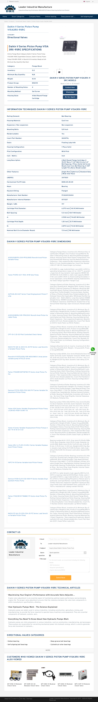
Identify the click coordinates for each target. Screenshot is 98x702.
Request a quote (14, 1)
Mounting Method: (14, 91)
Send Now (60, 578)
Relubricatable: (13, 134)
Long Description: (13, 160)
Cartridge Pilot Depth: (15, 222)
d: (7, 217)
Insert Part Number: (14, 138)
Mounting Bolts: (13, 129)
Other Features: (13, 172)
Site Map (23, 699)
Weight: (10, 79)
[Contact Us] (93, 351)
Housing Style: (12, 96)
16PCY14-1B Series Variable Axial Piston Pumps (25, 463)
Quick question (42, 554)
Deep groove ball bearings (69, 17)
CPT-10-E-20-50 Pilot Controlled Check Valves (25, 335)
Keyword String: (13, 191)
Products (11, 21)
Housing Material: (13, 121)
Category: (11, 66)
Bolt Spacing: (12, 213)
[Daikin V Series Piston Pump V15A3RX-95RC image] (70, 46)
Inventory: (11, 70)
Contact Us (15, 699)
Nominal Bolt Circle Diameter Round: (21, 230)
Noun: (9, 186)
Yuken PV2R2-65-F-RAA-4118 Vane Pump (23, 275)
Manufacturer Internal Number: (19, 200)
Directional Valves (21, 21)
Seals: (9, 143)
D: (8, 226)
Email (41, 539)
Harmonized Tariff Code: (16, 182)
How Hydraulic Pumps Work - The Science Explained (32, 607)
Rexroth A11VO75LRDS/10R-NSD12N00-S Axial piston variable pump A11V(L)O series (27, 358)
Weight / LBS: (12, 204)
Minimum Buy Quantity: (16, 75)
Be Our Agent (70, 97)
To (41, 544)
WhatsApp (70, 92)
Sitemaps (29, 699)
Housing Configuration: (15, 147)
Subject (42, 548)
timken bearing (50, 17)
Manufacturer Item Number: (17, 195)
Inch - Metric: (12, 156)
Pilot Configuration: (14, 151)
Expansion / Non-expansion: (17, 125)
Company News (34, 17)
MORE (48, 650)
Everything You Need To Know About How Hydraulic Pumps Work (38, 619)
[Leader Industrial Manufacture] (10, 8)
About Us (7, 699)
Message (42, 559)
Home (5, 17)
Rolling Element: (13, 116)
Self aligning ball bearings (89, 17)
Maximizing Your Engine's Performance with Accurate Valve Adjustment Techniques (42, 595)
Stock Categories (18, 17)
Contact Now (70, 87)
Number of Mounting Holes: (17, 87)
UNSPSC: (10, 178)
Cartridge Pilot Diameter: (16, 208)
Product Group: (13, 83)
